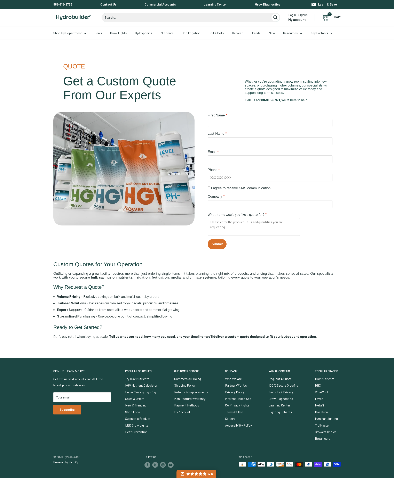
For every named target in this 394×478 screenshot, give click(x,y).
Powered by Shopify (65, 462)
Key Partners (319, 33)
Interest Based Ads (238, 399)
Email (212, 152)
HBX (318, 385)
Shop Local (133, 412)
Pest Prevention (136, 432)
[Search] (275, 17)
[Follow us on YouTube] (171, 465)
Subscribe (67, 409)
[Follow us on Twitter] (155, 465)
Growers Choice (326, 432)
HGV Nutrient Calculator (141, 385)
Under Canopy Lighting (140, 392)
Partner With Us (236, 385)
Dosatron (321, 412)
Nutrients (167, 33)
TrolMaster (322, 425)
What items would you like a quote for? (236, 214)
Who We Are (233, 379)
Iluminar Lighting (326, 418)
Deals (98, 33)
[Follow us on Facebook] (147, 465)
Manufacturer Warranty (189, 399)
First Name (216, 115)
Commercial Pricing (187, 379)
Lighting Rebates (280, 412)
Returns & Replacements (191, 392)
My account (297, 19)
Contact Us (108, 4)
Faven (319, 399)
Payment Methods (186, 405)
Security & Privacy (281, 392)
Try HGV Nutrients (137, 379)
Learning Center (215, 4)
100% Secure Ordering (283, 385)
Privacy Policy (234, 392)
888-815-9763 (62, 4)
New (272, 33)
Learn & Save (327, 4)
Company (215, 196)
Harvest (237, 33)
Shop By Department (67, 33)
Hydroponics (143, 33)
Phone (212, 170)
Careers (230, 418)
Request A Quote (280, 379)
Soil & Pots (216, 33)
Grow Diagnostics (267, 4)
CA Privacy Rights (237, 405)
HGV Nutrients (324, 379)
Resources (290, 33)
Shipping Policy (184, 385)
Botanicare (322, 438)
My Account (182, 412)
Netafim (320, 405)
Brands (255, 33)
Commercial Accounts (160, 4)
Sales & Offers (134, 399)
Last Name (216, 133)
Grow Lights (118, 33)
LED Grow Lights (136, 425)
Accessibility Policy (238, 425)
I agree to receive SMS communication (240, 188)
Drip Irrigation (191, 33)
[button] (196, 474)
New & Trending (136, 405)
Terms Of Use (234, 412)
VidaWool (321, 392)
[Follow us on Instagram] (163, 465)
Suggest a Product (137, 418)
